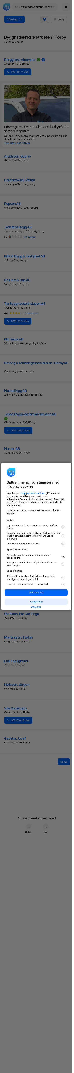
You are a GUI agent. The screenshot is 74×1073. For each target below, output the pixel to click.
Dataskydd (36, 607)
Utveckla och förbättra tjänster (23, 543)
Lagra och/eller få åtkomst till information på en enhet (32, 527)
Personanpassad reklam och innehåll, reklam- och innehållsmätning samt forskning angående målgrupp (34, 536)
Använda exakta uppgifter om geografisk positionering (29, 556)
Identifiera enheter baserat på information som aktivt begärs (32, 564)
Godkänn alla (36, 592)
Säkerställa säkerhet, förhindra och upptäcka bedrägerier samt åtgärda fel (31, 578)
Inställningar (36, 601)
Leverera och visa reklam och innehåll (27, 584)
